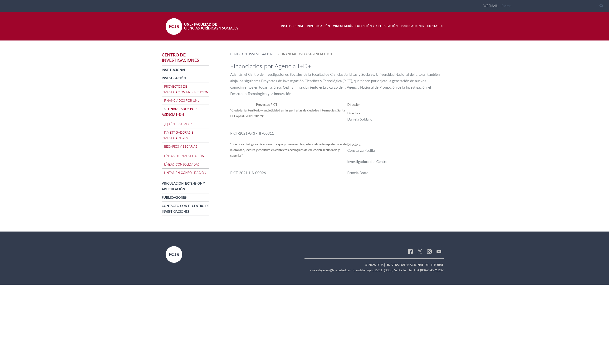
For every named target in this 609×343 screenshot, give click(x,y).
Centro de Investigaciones (253, 54)
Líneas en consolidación (185, 173)
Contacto (435, 25)
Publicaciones (412, 25)
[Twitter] (419, 251)
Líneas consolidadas (182, 164)
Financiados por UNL (181, 100)
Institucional (292, 25)
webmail (490, 6)
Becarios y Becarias (180, 146)
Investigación (318, 25)
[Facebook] (410, 251)
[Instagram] (429, 251)
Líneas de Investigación (184, 156)
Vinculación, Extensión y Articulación (365, 25)
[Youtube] (439, 251)
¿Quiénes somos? (178, 124)
